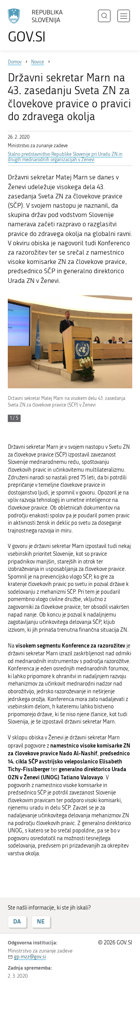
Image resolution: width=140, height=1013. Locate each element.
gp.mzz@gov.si (30, 957)
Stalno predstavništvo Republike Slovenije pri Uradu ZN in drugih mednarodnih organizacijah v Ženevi (65, 157)
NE (41, 921)
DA (17, 921)
